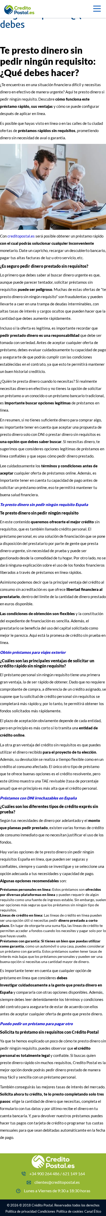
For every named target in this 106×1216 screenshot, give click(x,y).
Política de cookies (69, 1211)
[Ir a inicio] (26, 8)
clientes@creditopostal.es (57, 1182)
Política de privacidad (21, 1211)
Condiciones (46, 1211)
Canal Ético (92, 1211)
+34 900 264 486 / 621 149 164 (57, 1173)
